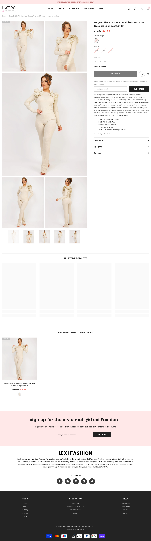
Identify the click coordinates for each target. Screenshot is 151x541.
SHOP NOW (89, 2)
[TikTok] (84, 481)
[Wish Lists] (141, 9)
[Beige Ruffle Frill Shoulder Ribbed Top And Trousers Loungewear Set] (19, 359)
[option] (13, 236)
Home (4, 16)
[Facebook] (59, 481)
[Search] (129, 9)
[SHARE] (147, 74)
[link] (19, 311)
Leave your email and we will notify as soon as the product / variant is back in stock (120, 82)
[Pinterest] (76, 481)
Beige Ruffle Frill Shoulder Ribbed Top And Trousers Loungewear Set (19, 384)
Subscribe (139, 89)
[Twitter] (92, 481)
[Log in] (135, 9)
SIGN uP (102, 434)
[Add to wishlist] (142, 74)
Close (144, 2)
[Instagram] (68, 481)
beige (19, 394)
